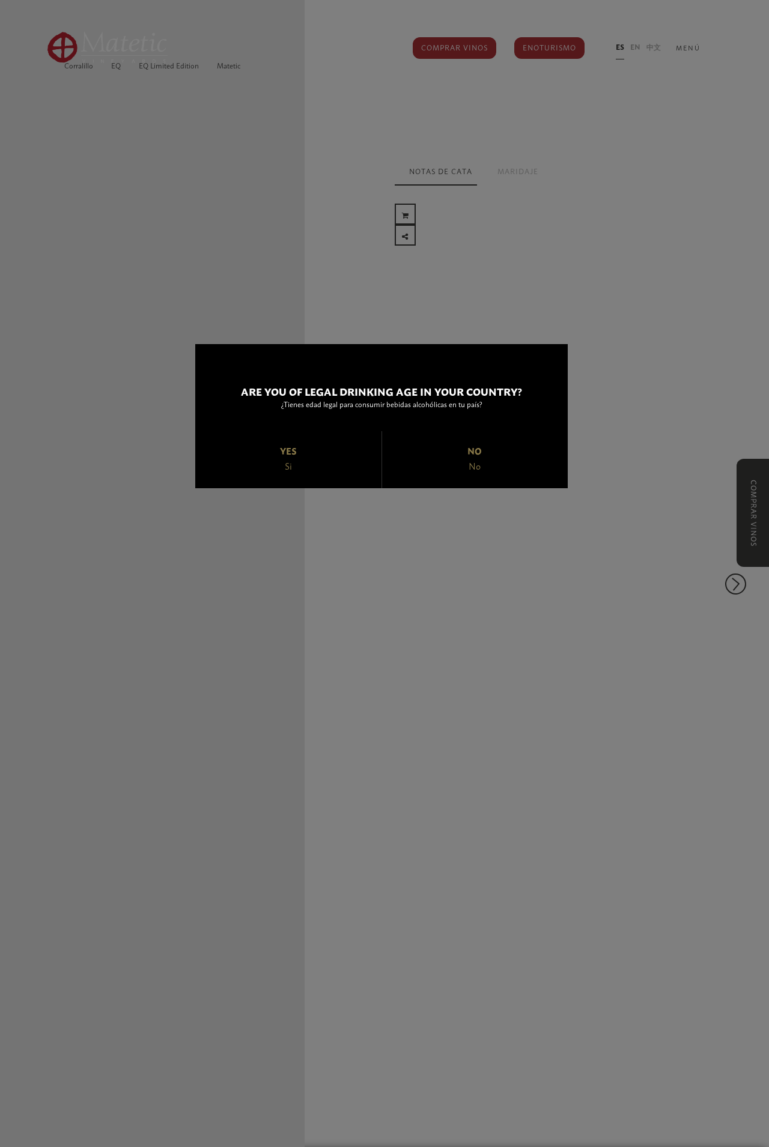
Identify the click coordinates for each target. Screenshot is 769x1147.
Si (288, 465)
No (475, 465)
